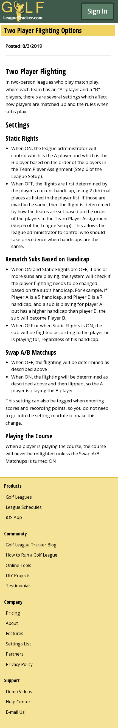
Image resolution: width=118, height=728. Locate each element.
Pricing (13, 613)
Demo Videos (19, 692)
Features (14, 633)
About (12, 623)
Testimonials (19, 586)
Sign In (97, 11)
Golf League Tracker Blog (31, 545)
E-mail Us (15, 712)
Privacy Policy (19, 664)
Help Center (18, 702)
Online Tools (18, 565)
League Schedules (24, 507)
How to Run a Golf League (31, 555)
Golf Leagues (19, 497)
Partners (15, 654)
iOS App (14, 517)
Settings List (18, 644)
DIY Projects (18, 575)
